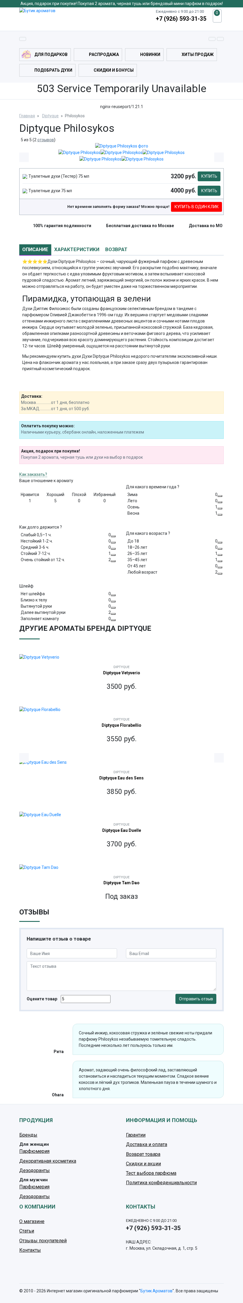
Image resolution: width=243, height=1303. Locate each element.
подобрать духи (53, 70)
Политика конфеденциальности (161, 1182)
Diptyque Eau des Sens (121, 778)
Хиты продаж (198, 54)
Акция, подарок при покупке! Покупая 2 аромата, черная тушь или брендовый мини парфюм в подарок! (121, 3)
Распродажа (104, 54)
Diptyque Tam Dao (121, 882)
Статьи (26, 1231)
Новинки (150, 54)
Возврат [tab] (116, 249)
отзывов (45, 139)
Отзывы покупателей (43, 1240)
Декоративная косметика (47, 1161)
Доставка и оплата (146, 1144)
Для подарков (51, 54)
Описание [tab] (35, 249)
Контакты (30, 1250)
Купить (209, 176)
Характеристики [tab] (76, 249)
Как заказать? (33, 474)
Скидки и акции (143, 1163)
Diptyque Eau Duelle (121, 830)
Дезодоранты (34, 1170)
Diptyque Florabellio (121, 725)
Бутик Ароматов (156, 1290)
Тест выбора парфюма (151, 1173)
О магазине (31, 1221)
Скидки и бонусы (114, 70)
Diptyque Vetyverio (121, 672)
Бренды (28, 1135)
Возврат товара (143, 1154)
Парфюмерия (34, 1151)
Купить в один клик (197, 206)
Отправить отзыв (196, 998)
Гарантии (136, 1135)
